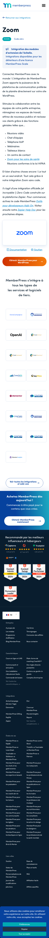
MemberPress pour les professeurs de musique (34, 800)
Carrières (30, 628)
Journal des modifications (11, 882)
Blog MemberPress (13, 641)
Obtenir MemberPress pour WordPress (23, 261)
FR (10, 615)
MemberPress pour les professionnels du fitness (34, 775)
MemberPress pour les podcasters (13, 783)
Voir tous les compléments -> (33, 722)
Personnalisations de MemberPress (13, 875)
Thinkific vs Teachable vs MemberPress (35, 749)
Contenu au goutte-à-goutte (35, 673)
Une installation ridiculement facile (13, 673)
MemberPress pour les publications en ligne (34, 784)
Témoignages (32, 632)
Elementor (10, 707)
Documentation (18, 250)
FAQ (28, 874)
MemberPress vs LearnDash (12, 749)
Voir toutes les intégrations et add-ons (23, 483)
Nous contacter (32, 641)
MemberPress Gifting (14, 714)
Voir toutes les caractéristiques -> (13, 683)
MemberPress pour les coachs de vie (13, 792)
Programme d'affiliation (10, 636)
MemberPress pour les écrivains (34, 792)
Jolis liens (9, 887)
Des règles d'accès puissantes (33, 666)
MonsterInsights (32, 714)
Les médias (10, 632)
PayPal (8, 717)
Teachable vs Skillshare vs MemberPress (11, 756)
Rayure (29, 717)
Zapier (8, 721)
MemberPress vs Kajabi (12, 742)
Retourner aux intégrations (17, 18)
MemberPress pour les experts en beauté (14, 774)
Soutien (37, 250)
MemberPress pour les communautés (13, 814)
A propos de (10, 628)
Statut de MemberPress (11, 869)
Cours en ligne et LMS (14, 658)
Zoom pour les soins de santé (23, 159)
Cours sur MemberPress (32, 709)
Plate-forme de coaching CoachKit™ (34, 660)
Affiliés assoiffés (33, 887)
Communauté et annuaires (12, 666)
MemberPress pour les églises (13, 821)
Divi (28, 701)
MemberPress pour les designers (34, 827)
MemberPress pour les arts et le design (34, 821)
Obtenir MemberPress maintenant (23, 521)
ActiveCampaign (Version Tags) (12, 702)
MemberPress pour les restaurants (34, 764)
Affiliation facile (32, 880)
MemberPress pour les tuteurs (13, 799)
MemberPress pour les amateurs (13, 827)
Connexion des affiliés (35, 635)
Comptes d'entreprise (35, 678)
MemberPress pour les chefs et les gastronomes (13, 766)
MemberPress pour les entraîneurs (13, 808)
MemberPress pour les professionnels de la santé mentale (34, 835)
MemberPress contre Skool (34, 742)
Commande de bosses (14, 678)
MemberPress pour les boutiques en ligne (14, 833)
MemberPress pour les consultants (34, 814)
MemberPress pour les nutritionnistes (34, 808)
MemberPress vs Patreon (33, 755)
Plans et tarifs (32, 868)
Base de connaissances (32, 863)
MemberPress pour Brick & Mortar (13, 843)
